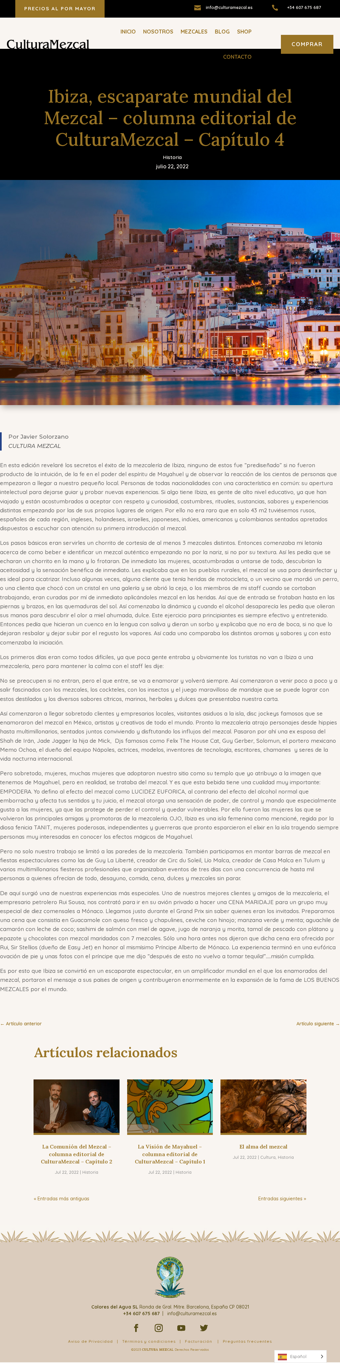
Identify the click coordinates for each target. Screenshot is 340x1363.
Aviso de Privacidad (90, 1341)
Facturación (198, 1341)
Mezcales (194, 31)
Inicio (128, 31)
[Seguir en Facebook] (136, 1328)
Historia (172, 157)
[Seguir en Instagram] (159, 1328)
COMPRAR (307, 44)
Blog (222, 31)
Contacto (237, 56)
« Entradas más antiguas (61, 1198)
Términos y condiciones (149, 1341)
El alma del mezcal (263, 1146)
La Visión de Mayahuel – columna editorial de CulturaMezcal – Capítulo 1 (170, 1154)
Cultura (268, 1157)
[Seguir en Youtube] (181, 1328)
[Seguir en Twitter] (204, 1328)
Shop (244, 31)
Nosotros (158, 31)
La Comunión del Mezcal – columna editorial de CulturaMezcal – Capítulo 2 (76, 1154)
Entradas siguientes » (282, 1198)
